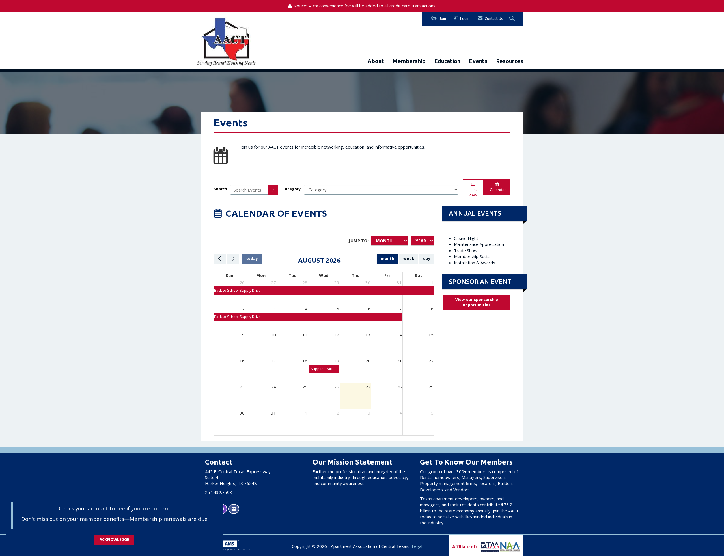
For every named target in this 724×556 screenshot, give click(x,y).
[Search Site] (512, 19)
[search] (273, 190)
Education (447, 61)
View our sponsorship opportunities (476, 302)
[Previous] (220, 259)
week (408, 258)
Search (220, 189)
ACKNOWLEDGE (114, 539)
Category (291, 189)
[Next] (233, 259)
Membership (409, 61)
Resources (509, 61)
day (426, 258)
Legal (417, 546)
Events (478, 61)
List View (473, 192)
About (375, 61)
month (387, 258)
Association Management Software (226, 550)
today (252, 258)
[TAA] (480, 546)
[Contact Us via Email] (233, 509)
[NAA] (510, 546)
